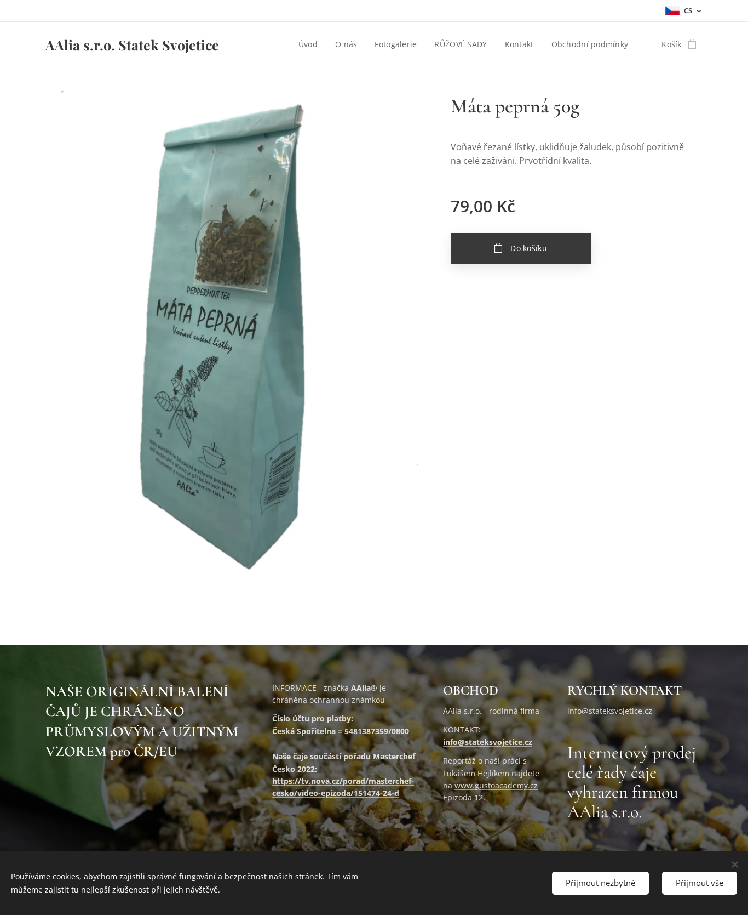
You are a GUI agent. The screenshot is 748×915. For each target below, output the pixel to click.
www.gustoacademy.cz (496, 785)
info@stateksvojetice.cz (487, 742)
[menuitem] (311, 44)
